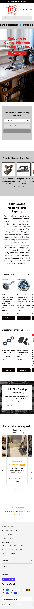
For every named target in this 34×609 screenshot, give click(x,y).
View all (29, 274)
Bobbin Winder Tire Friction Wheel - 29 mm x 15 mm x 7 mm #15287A (8, 354)
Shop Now (17, 53)
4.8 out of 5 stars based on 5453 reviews (17, 511)
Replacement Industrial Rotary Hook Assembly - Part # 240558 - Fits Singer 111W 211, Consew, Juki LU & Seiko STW (8, 301)
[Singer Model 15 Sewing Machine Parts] (23, 169)
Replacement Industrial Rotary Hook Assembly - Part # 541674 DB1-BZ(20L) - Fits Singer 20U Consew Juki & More (24, 301)
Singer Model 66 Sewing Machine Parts (8, 181)
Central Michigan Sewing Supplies (14, 604)
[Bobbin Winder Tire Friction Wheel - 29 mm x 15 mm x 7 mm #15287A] (8, 341)
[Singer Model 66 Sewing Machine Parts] (8, 169)
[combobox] (17, 18)
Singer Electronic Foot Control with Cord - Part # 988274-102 (22, 354)
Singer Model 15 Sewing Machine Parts (24, 181)
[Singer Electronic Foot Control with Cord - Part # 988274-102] (24, 341)
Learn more (24, 1)
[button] (27, 10)
